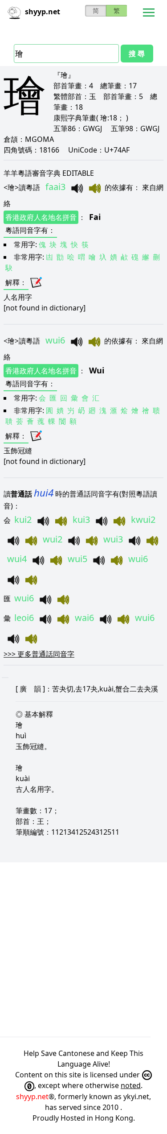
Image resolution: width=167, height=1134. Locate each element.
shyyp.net (32, 1096)
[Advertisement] (83, 949)
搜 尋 (137, 53)
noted (131, 1085)
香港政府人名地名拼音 (41, 217)
